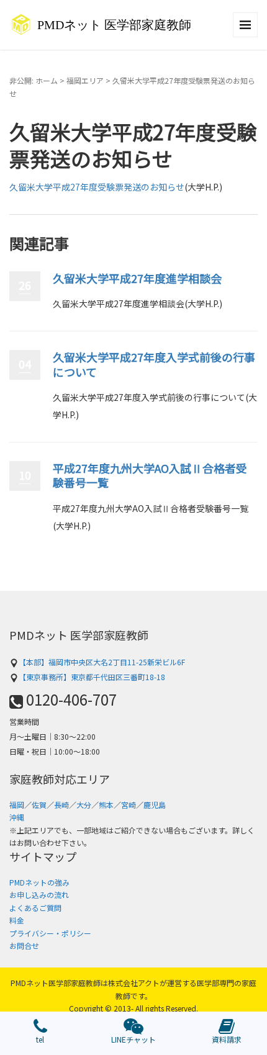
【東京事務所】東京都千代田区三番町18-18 (92, 676)
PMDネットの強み (39, 882)
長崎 (61, 804)
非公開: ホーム (33, 80)
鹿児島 (154, 804)
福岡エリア (85, 80)
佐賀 (39, 804)
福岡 (16, 804)
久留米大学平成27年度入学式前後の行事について (154, 364)
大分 (83, 804)
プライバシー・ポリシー (50, 933)
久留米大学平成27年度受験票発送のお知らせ (96, 187)
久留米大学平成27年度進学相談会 (137, 278)
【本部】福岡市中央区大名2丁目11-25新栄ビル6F (102, 662)
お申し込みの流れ (39, 894)
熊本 (106, 804)
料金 (16, 920)
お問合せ (24, 945)
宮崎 (128, 804)
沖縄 (16, 817)
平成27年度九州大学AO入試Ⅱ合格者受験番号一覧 (150, 475)
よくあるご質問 (35, 907)
